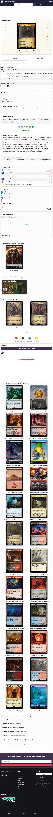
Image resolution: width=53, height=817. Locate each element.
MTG (2, 15)
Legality (4, 119)
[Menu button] (50, 2)
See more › (47, 277)
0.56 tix (33, 52)
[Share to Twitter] (24, 127)
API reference (21, 784)
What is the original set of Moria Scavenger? (15, 731)
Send (49, 208)
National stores (7, 192)
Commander (16, 141)
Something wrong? (27, 130)
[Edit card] (17, 67)
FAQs (19, 786)
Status (19, 789)
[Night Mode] (35, 4)
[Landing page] (2, 1)
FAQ (12, 122)
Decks (40, 119)
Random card (40, 58)
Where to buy (26, 119)
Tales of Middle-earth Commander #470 (16, 81)
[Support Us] (2, 775)
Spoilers (15, 58)
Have (5, 201)
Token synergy (10, 101)
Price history (6, 235)
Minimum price (6, 217)
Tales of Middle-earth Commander (16, 139)
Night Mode (38, 777)
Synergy (46, 119)
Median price (15, 217)
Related (34, 119)
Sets (5, 195)
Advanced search (14, 62)
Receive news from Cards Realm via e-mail (26, 756)
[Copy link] (19, 127)
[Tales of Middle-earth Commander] (5, 24)
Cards (5, 15)
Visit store (49, 170)
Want (5, 199)
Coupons (20, 780)
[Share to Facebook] (21, 127)
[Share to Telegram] (33, 127)
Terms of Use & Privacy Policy (24, 791)
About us (20, 778)
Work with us (21, 782)
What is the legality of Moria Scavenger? (14, 736)
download (11, 83)
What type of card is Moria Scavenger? (13, 719)
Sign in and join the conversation (26, 348)
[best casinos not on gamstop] (9, 799)
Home (19, 774)
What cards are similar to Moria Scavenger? (15, 744)
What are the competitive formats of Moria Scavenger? (18, 740)
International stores (9, 193)
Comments (5, 122)
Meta (10, 119)
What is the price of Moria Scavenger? (13, 727)
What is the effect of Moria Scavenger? (13, 723)
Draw (3, 101)
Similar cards (17, 119)
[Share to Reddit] (27, 127)
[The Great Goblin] (4, 292)
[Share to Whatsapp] (30, 127)
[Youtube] (6, 775)
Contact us (20, 776)
